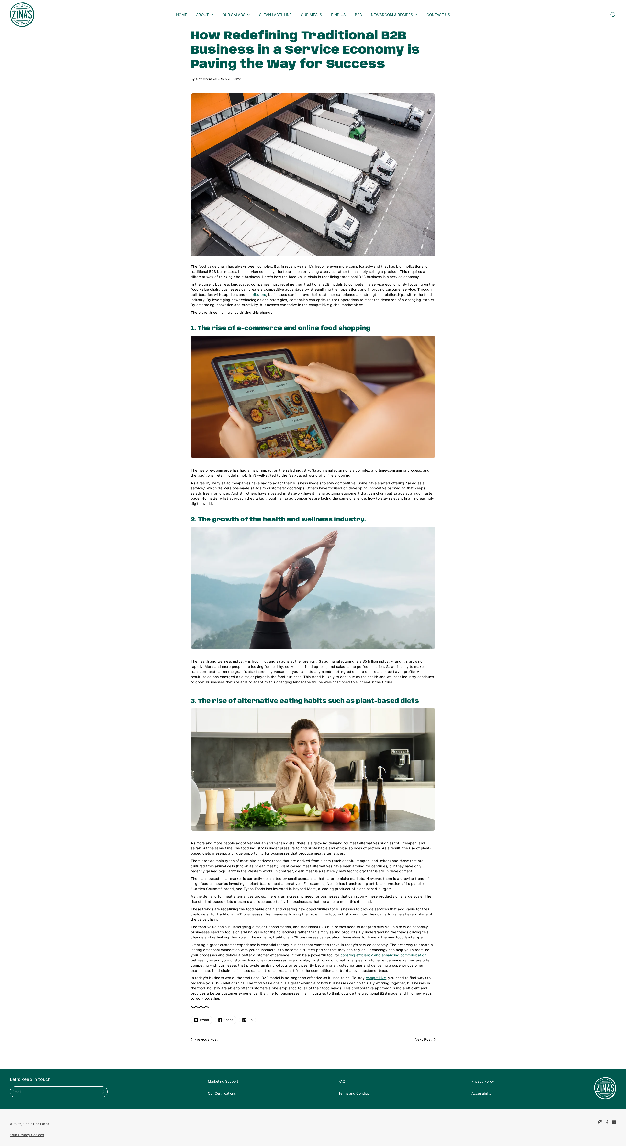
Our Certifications (222, 1093)
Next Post (423, 1039)
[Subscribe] (102, 1091)
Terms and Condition (354, 1093)
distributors (256, 294)
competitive (376, 978)
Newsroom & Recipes (392, 14)
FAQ (341, 1081)
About (202, 14)
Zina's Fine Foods (36, 1124)
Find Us (338, 14)
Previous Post (206, 1039)
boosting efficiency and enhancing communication (383, 955)
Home (181, 14)
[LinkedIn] (614, 1122)
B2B (358, 14)
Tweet (204, 1020)
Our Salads (234, 14)
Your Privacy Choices (27, 1135)
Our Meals (311, 14)
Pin (250, 1020)
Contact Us (438, 14)
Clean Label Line (275, 14)
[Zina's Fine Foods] (22, 14)
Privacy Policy (482, 1081)
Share (228, 1020)
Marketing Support (223, 1081)
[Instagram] (600, 1122)
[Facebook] (607, 1122)
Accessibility (481, 1093)
